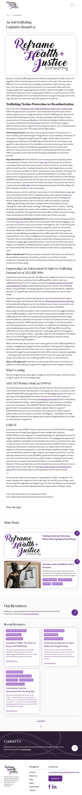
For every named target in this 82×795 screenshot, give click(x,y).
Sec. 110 (19, 221)
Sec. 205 (44, 162)
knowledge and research (48, 399)
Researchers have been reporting (59, 301)
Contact (32, 790)
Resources (33, 776)
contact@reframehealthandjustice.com (63, 772)
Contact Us (55, 778)
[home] (12, 5)
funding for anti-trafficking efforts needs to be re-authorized (46, 108)
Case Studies (34, 786)
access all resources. (31, 613)
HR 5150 (33, 120)
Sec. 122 (70, 192)
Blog (31, 779)
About (31, 783)
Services (32, 772)
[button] (72, 5)
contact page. (26, 749)
